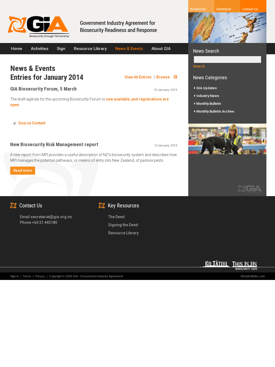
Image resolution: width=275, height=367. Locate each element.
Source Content (31, 123)
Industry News (207, 96)
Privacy (41, 276)
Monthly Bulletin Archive (215, 111)
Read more (22, 170)
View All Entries (138, 77)
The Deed (116, 217)
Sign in (14, 276)
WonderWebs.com (253, 276)
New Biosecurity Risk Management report (54, 144)
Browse (163, 77)
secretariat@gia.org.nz (51, 217)
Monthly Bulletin (208, 104)
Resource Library (123, 233)
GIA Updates (206, 88)
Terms (28, 276)
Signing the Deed (123, 225)
